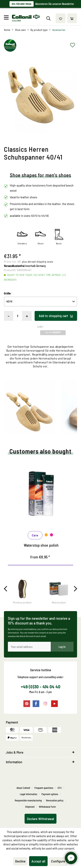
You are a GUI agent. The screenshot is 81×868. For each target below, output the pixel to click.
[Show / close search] (48, 18)
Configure (58, 861)
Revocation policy (55, 800)
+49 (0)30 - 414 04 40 (40, 686)
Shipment (30, 806)
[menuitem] (7, 18)
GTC (60, 787)
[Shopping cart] (72, 18)
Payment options (49, 794)
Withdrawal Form (47, 806)
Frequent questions (43, 787)
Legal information (28, 794)
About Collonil (23, 787)
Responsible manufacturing (28, 800)
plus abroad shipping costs (37, 261)
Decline (20, 861)
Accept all (38, 861)
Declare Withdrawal (40, 819)
